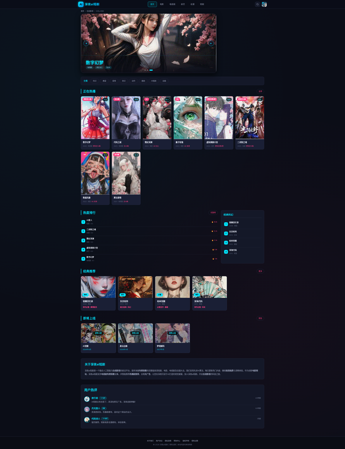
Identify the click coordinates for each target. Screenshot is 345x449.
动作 (133, 81)
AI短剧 (153, 81)
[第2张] (147, 70)
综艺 (183, 4)
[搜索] (257, 4)
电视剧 (172, 4)
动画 (164, 81)
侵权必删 (195, 441)
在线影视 (90, 11)
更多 (260, 271)
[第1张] (145, 70)
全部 (260, 91)
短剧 (202, 4)
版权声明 (186, 441)
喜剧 (143, 81)
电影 (162, 4)
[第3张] (151, 70)
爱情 (114, 81)
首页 (152, 4)
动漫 (192, 4)
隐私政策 (168, 441)
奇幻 (124, 81)
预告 (260, 318)
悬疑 (104, 81)
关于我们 (150, 441)
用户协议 (159, 441)
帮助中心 (177, 441)
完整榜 (213, 212)
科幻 (94, 81)
